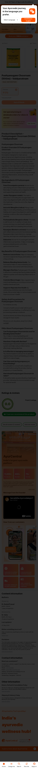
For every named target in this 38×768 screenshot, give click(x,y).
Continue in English (28, 20)
